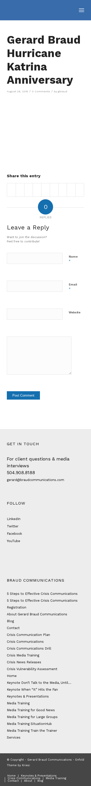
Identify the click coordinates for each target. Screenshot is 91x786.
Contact (13, 628)
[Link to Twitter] (65, 770)
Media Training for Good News (31, 710)
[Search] (70, 10)
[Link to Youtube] (80, 770)
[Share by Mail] (80, 189)
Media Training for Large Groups (32, 717)
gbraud (62, 91)
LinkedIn (13, 519)
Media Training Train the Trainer (32, 731)
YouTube (13, 541)
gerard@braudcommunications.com (35, 480)
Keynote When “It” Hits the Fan (32, 689)
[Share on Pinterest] (37, 189)
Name (73, 259)
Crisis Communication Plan (28, 635)
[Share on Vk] (63, 189)
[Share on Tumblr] (54, 189)
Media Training (18, 703)
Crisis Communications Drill (29, 648)
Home (12, 676)
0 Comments (41, 91)
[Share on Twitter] (20, 189)
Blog (10, 621)
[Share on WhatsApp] (29, 189)
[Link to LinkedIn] (73, 770)
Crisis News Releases (24, 662)
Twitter (12, 526)
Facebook (14, 533)
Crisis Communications (25, 642)
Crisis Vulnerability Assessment (32, 669)
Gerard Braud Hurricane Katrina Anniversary (44, 59)
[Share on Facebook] (11, 189)
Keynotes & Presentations (28, 696)
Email (73, 287)
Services (13, 737)
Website (74, 312)
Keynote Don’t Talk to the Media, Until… (39, 683)
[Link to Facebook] (57, 770)
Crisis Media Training (23, 655)
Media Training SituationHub (29, 724)
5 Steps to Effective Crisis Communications (42, 594)
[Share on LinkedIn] (45, 189)
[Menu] (81, 10)
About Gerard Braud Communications (37, 614)
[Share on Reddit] (71, 189)
